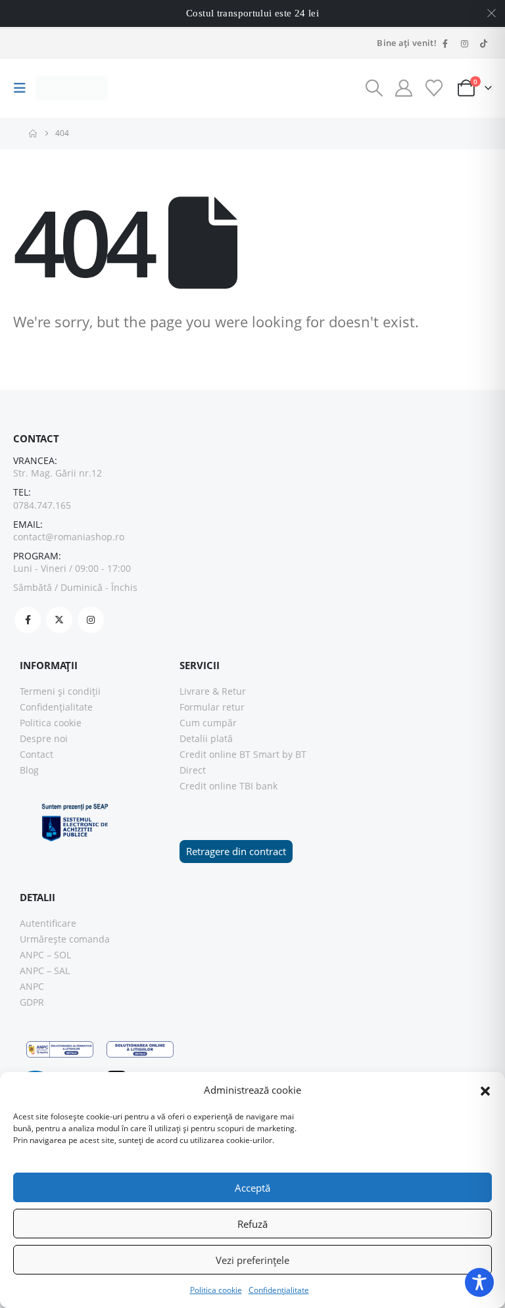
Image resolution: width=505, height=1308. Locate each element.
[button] (485, 1089)
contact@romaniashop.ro (68, 536)
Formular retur (212, 707)
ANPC (32, 986)
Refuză (252, 1223)
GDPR (32, 1002)
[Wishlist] (433, 88)
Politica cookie (216, 1290)
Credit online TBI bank (228, 786)
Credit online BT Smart (229, 754)
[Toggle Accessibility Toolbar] (479, 1282)
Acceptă (252, 1187)
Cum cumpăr (208, 722)
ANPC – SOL (45, 954)
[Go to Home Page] (33, 133)
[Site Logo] (72, 88)
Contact (36, 754)
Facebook (27, 620)
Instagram (91, 620)
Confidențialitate (279, 1290)
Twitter (59, 620)
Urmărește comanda (65, 939)
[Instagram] (464, 43)
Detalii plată (206, 738)
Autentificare (48, 923)
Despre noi (44, 738)
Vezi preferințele (252, 1260)
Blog (29, 770)
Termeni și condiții (60, 691)
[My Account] (404, 88)
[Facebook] (445, 43)
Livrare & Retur (213, 691)
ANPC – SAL (45, 970)
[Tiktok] (483, 43)
